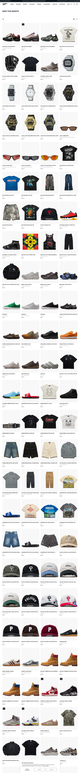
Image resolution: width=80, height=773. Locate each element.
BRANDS (25, 4)
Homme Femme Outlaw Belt (8, 433)
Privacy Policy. (46, 766)
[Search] (71, 4)
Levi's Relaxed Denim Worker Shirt (10, 492)
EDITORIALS (62, 4)
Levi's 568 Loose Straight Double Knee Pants (30, 492)
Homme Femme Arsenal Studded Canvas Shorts (49, 463)
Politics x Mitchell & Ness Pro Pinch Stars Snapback (48, 611)
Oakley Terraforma (64, 135)
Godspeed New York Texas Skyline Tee (30, 522)
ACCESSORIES (47, 4)
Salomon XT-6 (63, 760)
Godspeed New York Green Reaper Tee (68, 492)
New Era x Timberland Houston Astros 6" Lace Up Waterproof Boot (68, 671)
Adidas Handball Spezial (8, 671)
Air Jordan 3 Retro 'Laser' (46, 76)
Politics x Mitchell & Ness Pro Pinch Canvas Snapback (68, 552)
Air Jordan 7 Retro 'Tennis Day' (9, 730)
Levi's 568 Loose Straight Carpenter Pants (48, 492)
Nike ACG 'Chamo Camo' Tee (66, 730)
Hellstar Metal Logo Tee (8, 195)
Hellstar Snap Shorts (7, 225)
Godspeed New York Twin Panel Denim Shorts (11, 552)
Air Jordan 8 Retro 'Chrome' (66, 701)
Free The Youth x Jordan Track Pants (68, 254)
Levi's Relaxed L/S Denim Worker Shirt (68, 463)
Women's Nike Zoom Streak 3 (8, 373)
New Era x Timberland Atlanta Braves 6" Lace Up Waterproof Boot (49, 671)
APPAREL (39, 4)
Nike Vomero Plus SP (26, 344)
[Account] (74, 4)
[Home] (4, 4)
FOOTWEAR (32, 4)
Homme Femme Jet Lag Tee (46, 403)
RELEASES (18, 4)
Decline (51, 769)
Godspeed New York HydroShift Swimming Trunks (47, 552)
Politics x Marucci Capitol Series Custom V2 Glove (9, 76)
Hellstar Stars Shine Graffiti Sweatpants (47, 195)
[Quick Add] (18, 24)
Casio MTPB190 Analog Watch (8, 106)
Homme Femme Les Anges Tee (27, 433)
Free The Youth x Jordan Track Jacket (10, 284)
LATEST (12, 4)
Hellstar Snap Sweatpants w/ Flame (68, 195)
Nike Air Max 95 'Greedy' (26, 46)
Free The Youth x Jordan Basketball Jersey (48, 254)
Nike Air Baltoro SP (64, 403)
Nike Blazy (4, 314)
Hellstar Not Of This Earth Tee (66, 165)
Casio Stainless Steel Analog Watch (29, 106)
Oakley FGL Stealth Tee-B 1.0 (27, 76)
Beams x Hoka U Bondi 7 (26, 284)
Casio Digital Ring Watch (65, 76)
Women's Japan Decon (26, 671)
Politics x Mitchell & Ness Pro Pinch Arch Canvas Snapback (29, 611)
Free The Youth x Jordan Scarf (28, 254)
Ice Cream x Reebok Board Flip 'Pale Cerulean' (10, 403)
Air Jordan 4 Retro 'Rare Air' (27, 730)
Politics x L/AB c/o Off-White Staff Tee (68, 373)
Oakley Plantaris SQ (26, 165)
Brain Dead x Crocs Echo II (65, 284)
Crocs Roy (42, 373)
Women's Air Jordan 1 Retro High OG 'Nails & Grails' (48, 701)
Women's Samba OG (44, 730)
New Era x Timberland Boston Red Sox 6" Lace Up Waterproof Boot (30, 701)
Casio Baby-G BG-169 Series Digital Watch (48, 106)
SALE (68, 4)
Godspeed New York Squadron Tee (67, 522)
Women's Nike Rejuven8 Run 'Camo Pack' (68, 314)
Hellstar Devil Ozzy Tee (26, 195)
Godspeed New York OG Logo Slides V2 (30, 403)
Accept (39, 769)
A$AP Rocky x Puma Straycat (8, 46)
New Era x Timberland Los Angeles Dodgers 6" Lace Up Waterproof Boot (10, 701)
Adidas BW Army (63, 641)
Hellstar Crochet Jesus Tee (27, 225)
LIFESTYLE (54, 4)
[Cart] (77, 4)
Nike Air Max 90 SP (25, 373)
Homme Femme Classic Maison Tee (67, 433)
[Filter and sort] (3, 19)
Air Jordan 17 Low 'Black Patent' (9, 254)
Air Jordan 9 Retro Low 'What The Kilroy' (67, 225)
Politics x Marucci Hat (45, 225)
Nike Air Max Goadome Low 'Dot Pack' (48, 344)
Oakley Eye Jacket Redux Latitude (48, 165)
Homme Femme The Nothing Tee (47, 433)
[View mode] (74, 19)
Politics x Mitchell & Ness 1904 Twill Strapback (48, 582)
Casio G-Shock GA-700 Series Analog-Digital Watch (10, 135)
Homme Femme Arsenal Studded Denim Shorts (30, 463)
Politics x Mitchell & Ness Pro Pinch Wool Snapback (10, 641)
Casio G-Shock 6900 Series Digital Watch (69, 106)
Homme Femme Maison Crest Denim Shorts (10, 463)
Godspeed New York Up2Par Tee (47, 522)
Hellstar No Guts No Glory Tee (67, 46)
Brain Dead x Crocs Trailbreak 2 (47, 46)
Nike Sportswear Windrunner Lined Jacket (10, 760)
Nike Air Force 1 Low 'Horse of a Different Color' (67, 344)
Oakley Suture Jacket (7, 165)
